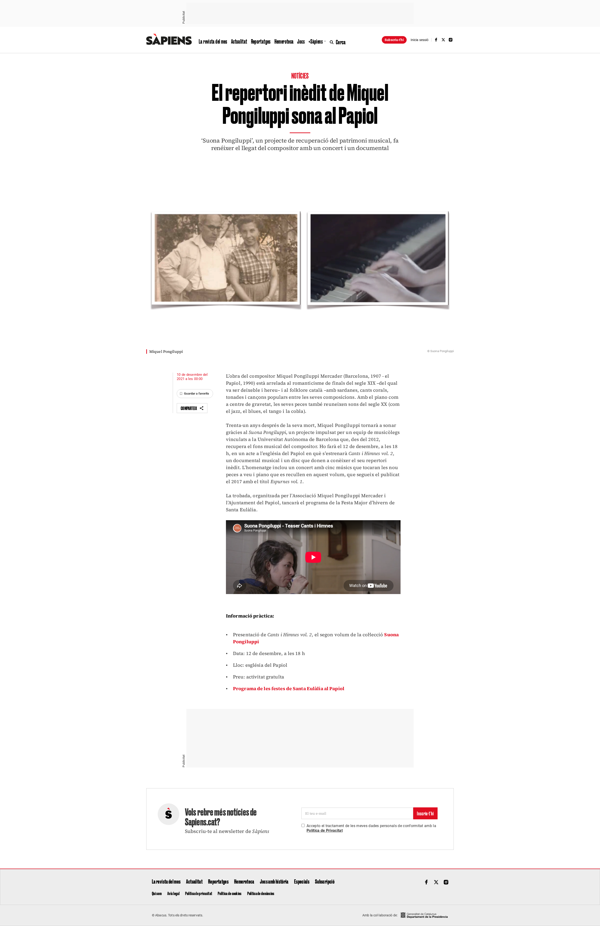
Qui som (157, 893)
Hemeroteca (284, 41)
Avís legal (173, 893)
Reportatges (261, 41)
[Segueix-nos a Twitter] (443, 40)
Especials (301, 881)
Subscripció (324, 881)
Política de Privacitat (325, 830)
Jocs (301, 41)
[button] (195, 393)
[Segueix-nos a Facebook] (436, 40)
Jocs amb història (274, 881)
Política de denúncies (260, 893)
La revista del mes (213, 41)
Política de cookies (229, 893)
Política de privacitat (198, 893)
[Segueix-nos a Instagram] (451, 40)
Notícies (300, 75)
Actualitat (239, 41)
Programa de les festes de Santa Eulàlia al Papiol (288, 688)
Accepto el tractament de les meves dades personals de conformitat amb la (371, 828)
